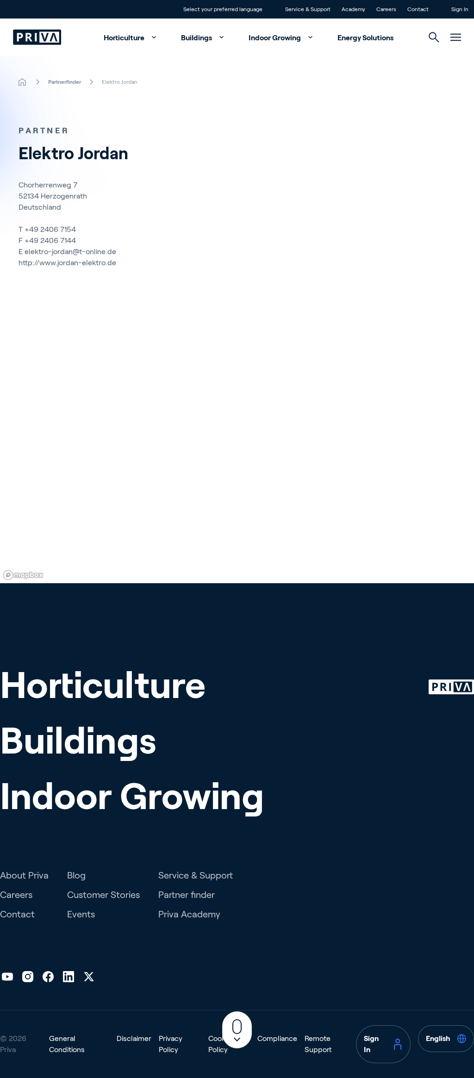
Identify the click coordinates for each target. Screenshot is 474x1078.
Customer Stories (103, 895)
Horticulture (125, 38)
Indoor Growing (275, 38)
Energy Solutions (365, 38)
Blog (76, 875)
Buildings (197, 38)
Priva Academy (189, 914)
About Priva (24, 875)
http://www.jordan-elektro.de (67, 263)
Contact (17, 914)
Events (81, 914)
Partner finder (186, 895)
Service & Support (195, 875)
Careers (16, 895)
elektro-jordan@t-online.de (70, 251)
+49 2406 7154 (50, 229)
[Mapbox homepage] (23, 575)
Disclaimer (134, 1038)
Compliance (277, 1038)
